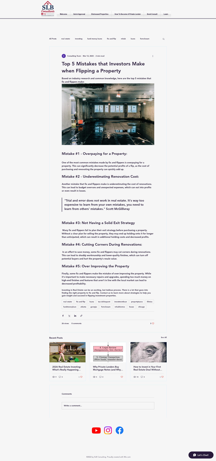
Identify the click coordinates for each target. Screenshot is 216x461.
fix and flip (111, 39)
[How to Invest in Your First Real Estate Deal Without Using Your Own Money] (148, 352)
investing (78, 39)
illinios (149, 302)
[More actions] (152, 55)
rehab (123, 39)
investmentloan (120, 302)
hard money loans (94, 39)
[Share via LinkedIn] (75, 316)
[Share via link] (81, 316)
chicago (141, 307)
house (131, 307)
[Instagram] (108, 430)
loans (133, 39)
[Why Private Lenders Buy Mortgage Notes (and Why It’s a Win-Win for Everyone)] (108, 352)
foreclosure (144, 39)
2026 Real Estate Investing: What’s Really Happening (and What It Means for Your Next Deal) (67, 368)
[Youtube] (96, 430)
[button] (163, 39)
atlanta (83, 307)
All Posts (52, 39)
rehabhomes (120, 307)
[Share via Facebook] (63, 316)
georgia (93, 307)
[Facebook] (119, 430)
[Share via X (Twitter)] (69, 316)
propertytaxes (137, 302)
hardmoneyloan (69, 307)
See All (164, 337)
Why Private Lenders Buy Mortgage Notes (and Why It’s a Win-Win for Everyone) (107, 368)
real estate (65, 39)
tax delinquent (104, 302)
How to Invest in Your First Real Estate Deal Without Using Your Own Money (147, 368)
